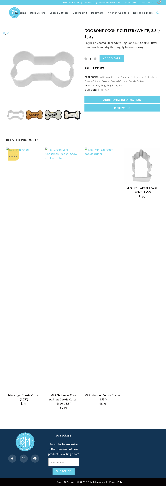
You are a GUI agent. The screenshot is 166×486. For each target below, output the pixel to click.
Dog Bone (112, 85)
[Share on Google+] (107, 90)
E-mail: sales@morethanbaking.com (102, 3)
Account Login (146, 3)
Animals (125, 77)
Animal (95, 85)
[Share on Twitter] (102, 90)
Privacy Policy (116, 482)
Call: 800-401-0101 (71, 3)
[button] (40, 33)
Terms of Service (66, 482)
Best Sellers (136, 77)
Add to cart (111, 58)
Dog (103, 85)
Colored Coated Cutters (114, 81)
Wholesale (130, 3)
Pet (121, 85)
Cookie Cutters (136, 81)
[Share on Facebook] (99, 90)
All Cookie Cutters (109, 77)
